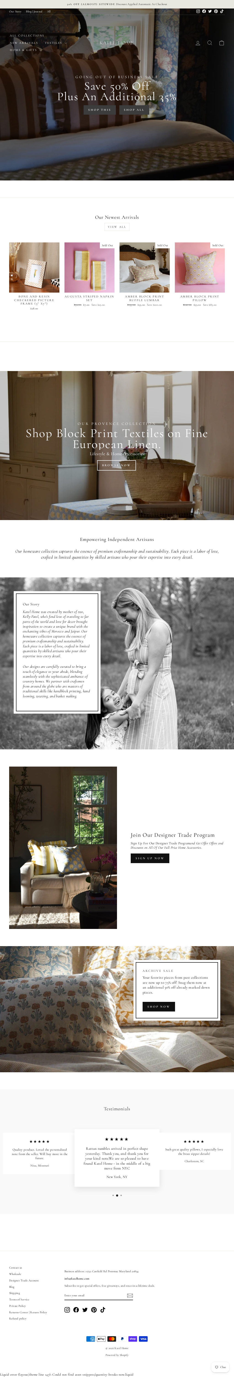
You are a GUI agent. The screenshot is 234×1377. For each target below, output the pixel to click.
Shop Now (158, 1007)
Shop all (134, 110)
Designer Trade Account (24, 1280)
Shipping (14, 1293)
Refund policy (18, 1318)
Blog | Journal (34, 11)
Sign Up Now (150, 858)
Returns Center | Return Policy (28, 1312)
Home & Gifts (24, 50)
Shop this (99, 110)
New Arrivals (24, 43)
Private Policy (17, 1306)
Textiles (54, 43)
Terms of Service (19, 1299)
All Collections (27, 35)
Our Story (15, 11)
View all (117, 226)
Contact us (15, 1267)
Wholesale (15, 1274)
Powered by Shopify (117, 1355)
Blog (12, 1287)
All (49, 11)
